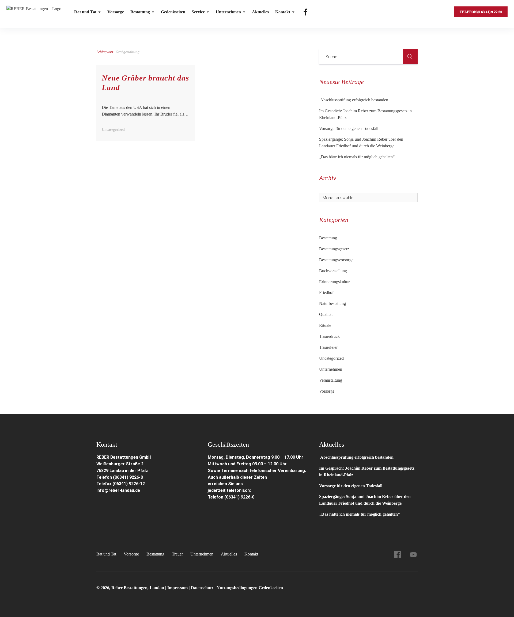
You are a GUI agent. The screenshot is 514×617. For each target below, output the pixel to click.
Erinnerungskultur (334, 281)
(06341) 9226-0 (239, 497)
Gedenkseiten (173, 12)
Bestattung (140, 12)
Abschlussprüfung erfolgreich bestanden (353, 100)
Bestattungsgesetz (334, 249)
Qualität (325, 314)
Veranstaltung (330, 380)
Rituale (325, 325)
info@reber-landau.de (118, 490)
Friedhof (326, 292)
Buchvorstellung (333, 271)
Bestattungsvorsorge (336, 260)
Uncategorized (331, 358)
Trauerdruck (329, 336)
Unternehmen (228, 12)
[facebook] (397, 554)
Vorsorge (115, 12)
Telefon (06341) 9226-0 (119, 477)
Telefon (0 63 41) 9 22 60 (481, 12)
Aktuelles (260, 12)
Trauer (177, 554)
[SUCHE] (410, 56)
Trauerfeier (328, 347)
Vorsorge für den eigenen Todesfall (348, 128)
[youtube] (413, 554)
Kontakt (282, 12)
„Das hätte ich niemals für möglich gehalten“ (357, 157)
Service (198, 12)
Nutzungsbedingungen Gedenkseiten (250, 587)
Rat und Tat (85, 12)
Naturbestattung (332, 303)
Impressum (178, 587)
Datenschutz (202, 587)
